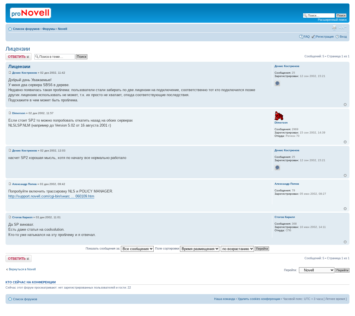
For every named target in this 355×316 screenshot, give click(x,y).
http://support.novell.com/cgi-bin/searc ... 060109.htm (51, 196)
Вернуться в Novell (22, 269)
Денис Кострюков (24, 72)
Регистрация (325, 36)
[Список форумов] (31, 12)
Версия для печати (334, 27)
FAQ (307, 36)
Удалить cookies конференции (259, 298)
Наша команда (224, 298)
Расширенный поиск (332, 19)
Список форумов (26, 28)
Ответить (12, 54)
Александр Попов (24, 184)
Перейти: (290, 270)
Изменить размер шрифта (343, 27)
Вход (343, 36)
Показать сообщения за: (103, 248)
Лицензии (18, 49)
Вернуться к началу (345, 104)
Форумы (48, 28)
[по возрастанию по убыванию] (245, 248)
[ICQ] (277, 83)
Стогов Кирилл (22, 217)
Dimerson (18, 113)
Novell (62, 28)
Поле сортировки (167, 248)
